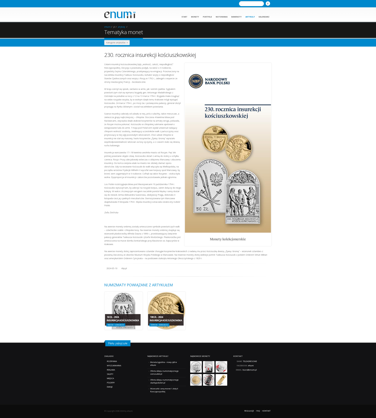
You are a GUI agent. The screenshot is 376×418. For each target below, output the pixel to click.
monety (195, 17)
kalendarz (264, 17)
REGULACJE (249, 411)
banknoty (236, 17)
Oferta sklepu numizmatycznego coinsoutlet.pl (164, 372)
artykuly (250, 17)
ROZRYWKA (112, 361)
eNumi (107, 26)
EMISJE (110, 387)
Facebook (268, 3)
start (184, 17)
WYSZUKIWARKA (114, 365)
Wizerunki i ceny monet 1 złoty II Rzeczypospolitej (164, 390)
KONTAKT (266, 411)
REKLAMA (111, 370)
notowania (222, 17)
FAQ (258, 411)
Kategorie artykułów (116, 42)
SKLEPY (110, 374)
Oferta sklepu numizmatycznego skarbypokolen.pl (164, 381)
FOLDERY (111, 382)
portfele (207, 17)
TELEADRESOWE (250, 361)
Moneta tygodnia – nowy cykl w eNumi (163, 363)
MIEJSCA (110, 378)
